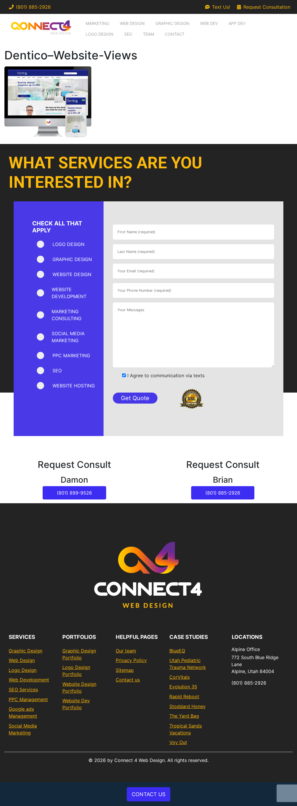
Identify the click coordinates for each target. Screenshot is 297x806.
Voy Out (178, 742)
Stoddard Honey (187, 706)
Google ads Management (23, 712)
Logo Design (99, 34)
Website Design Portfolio (79, 687)
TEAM (148, 34)
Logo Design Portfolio (76, 670)
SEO (128, 34)
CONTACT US (148, 794)
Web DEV (209, 23)
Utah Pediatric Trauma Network (187, 663)
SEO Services (23, 689)
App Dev (237, 23)
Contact (174, 34)
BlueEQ (177, 651)
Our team (126, 651)
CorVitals (179, 677)
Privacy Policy (131, 660)
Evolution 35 (183, 687)
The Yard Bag (184, 716)
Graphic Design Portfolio (79, 654)
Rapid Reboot (184, 696)
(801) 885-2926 (33, 7)
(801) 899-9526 (74, 493)
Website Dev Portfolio (76, 704)
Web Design (132, 23)
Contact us (128, 680)
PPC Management (28, 699)
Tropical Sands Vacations (185, 729)
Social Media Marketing (23, 729)
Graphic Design (172, 23)
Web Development (29, 680)
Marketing (97, 23)
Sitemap (125, 670)
